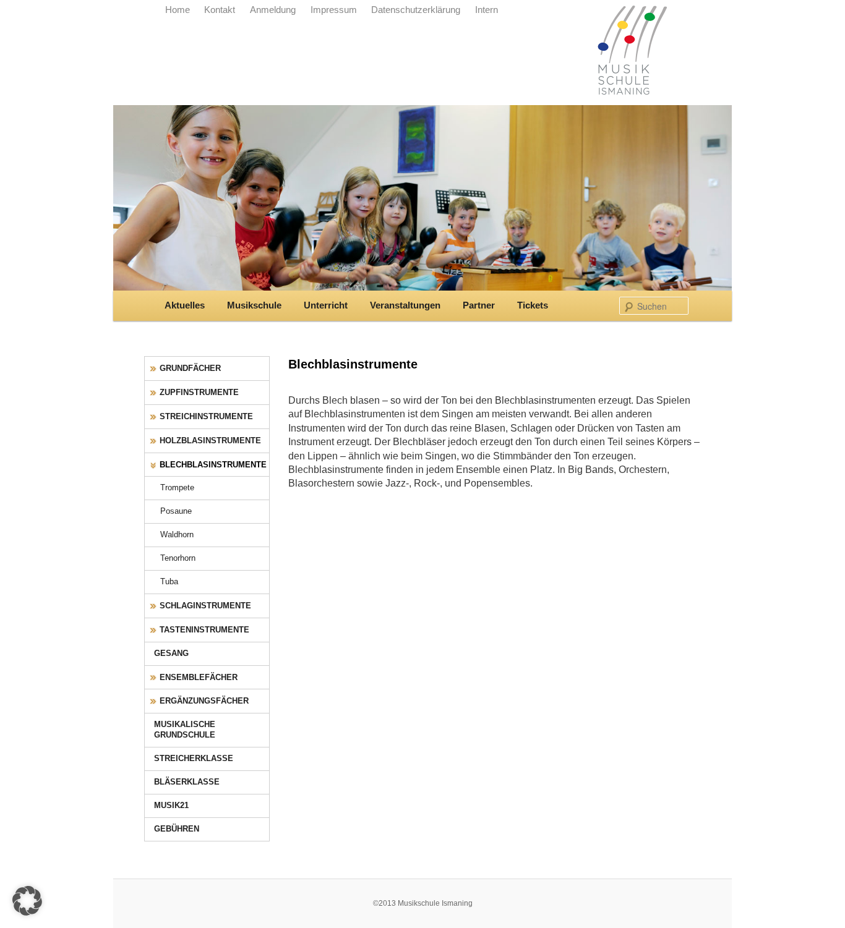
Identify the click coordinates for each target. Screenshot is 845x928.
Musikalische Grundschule (184, 729)
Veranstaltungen (405, 305)
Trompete (177, 487)
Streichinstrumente (206, 416)
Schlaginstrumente (205, 605)
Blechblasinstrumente (213, 464)
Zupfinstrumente (199, 392)
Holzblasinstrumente (210, 440)
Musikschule (254, 305)
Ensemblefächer (199, 677)
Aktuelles (185, 305)
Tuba (169, 581)
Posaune (176, 511)
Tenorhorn (177, 558)
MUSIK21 (171, 805)
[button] (27, 901)
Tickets (532, 305)
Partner (479, 305)
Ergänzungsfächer (204, 700)
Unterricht (326, 305)
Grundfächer (190, 368)
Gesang (171, 653)
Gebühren (176, 828)
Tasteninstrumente (204, 629)
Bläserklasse (187, 781)
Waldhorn (177, 534)
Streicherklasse (193, 758)
